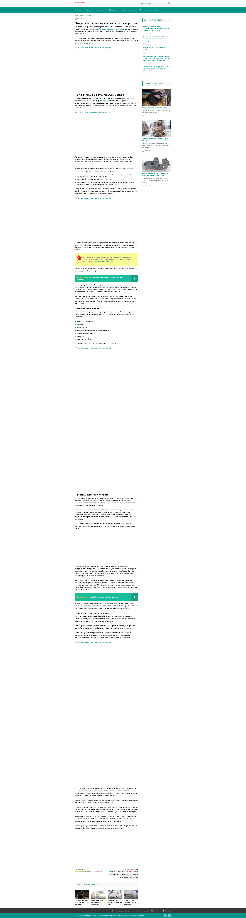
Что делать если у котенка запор (154, 108)
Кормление (100, 10)
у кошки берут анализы (91, 510)
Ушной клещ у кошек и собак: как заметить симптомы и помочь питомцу (155, 39)
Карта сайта (167, 911)
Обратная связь (156, 911)
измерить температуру (105, 261)
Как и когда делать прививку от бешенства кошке (115, 902)
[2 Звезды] (78, 871)
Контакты (146, 911)
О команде (137, 911)
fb (165, 915)
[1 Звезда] (76, 871)
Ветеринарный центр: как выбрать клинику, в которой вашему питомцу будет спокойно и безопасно (156, 58)
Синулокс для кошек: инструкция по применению (97, 902)
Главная (78, 10)
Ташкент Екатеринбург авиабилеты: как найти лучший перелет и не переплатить (156, 69)
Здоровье (113, 10)
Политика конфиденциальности (122, 911)
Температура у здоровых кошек (111, 29)
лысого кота (105, 101)
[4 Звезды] (82, 871)
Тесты (156, 10)
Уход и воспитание (128, 10)
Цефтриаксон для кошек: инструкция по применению (130, 902)
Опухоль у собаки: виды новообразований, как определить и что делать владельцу (156, 28)
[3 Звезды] (80, 871)
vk (169, 915)
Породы (88, 10)
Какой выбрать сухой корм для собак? (154, 48)
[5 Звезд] (84, 871)
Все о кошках (144, 10)
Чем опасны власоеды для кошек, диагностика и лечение (82, 902)
